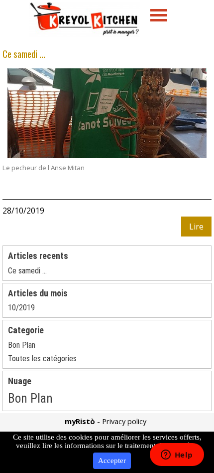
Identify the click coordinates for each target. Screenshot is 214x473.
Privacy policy (124, 421)
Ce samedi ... (23, 53)
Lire (196, 226)
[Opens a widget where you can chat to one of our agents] (176, 455)
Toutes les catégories (42, 358)
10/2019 (21, 307)
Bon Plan (21, 345)
